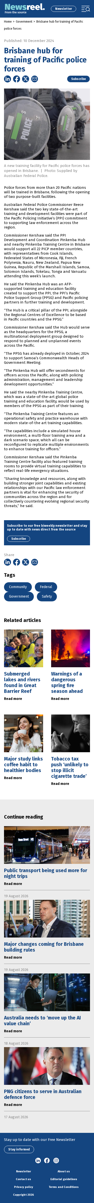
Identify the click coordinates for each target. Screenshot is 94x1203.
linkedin (38, 1161)
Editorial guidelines (63, 1179)
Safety (47, 596)
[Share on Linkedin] (7, 78)
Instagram (56, 1161)
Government (24, 21)
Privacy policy (23, 1187)
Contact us (23, 1179)
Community (18, 587)
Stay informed (19, 1149)
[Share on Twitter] (25, 78)
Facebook (47, 1161)
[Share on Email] (34, 78)
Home (8, 21)
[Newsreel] (25, 9)
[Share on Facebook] (16, 78)
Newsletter (63, 9)
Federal (46, 587)
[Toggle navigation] (85, 9)
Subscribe (78, 79)
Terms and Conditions (64, 1187)
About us (64, 1171)
